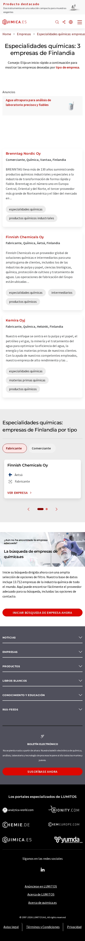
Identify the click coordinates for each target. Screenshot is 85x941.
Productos (11, 666)
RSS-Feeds (10, 709)
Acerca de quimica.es (42, 902)
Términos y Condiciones (43, 927)
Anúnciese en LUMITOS (41, 886)
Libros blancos (14, 680)
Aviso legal (11, 927)
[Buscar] (57, 22)
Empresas (10, 651)
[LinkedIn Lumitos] (42, 870)
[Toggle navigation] (80, 22)
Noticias (9, 637)
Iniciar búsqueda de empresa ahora (42, 612)
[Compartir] (64, 22)
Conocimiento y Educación (23, 695)
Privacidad (74, 927)
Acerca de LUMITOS (40, 894)
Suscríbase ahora (42, 771)
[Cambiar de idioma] (71, 22)
